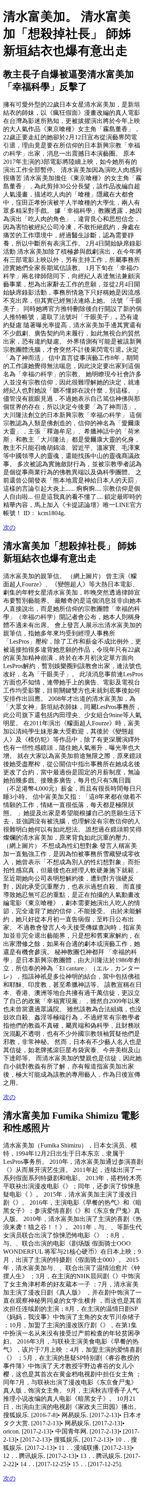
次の (9, 527)
